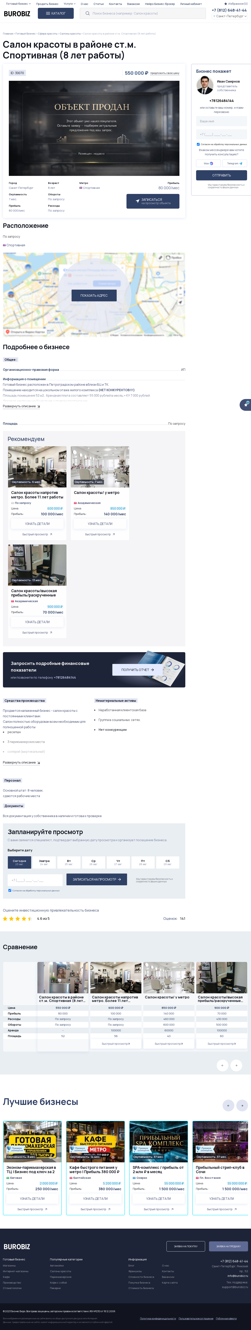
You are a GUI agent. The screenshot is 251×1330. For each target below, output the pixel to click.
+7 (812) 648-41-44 (229, 10)
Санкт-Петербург (230, 16)
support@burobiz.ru (235, 1287)
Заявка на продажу (228, 1246)
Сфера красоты (47, 33)
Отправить (221, 175)
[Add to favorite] (62, 452)
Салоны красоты (70, 33)
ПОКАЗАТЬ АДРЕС (94, 295)
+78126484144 (65, 677)
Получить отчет (135, 670)
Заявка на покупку (185, 1246)
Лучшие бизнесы (40, 1101)
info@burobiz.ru (238, 1276)
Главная (8, 33)
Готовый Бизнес (25, 33)
